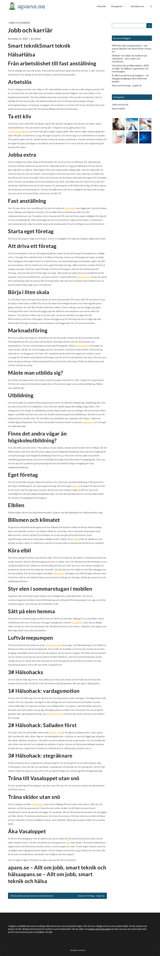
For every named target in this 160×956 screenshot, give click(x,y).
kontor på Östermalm (99, 929)
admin (37, 38)
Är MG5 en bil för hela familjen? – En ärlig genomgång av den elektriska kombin (130, 78)
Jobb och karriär (19, 22)
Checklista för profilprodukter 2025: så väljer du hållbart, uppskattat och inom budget (130, 68)
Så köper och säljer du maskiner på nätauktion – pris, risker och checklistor (129, 58)
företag (76, 486)
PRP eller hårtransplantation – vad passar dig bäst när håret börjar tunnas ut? (132, 48)
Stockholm (77, 622)
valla (68, 842)
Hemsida (101, 6)
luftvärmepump (53, 645)
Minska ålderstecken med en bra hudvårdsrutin (31, 896)
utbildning (88, 422)
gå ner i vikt (56, 732)
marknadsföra (82, 345)
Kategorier (117, 6)
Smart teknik (118, 108)
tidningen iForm (55, 713)
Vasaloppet (38, 804)
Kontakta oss (137, 6)
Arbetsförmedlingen (18, 131)
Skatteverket (83, 277)
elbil (76, 539)
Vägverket (58, 573)
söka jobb (70, 208)
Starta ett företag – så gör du (91, 896)
